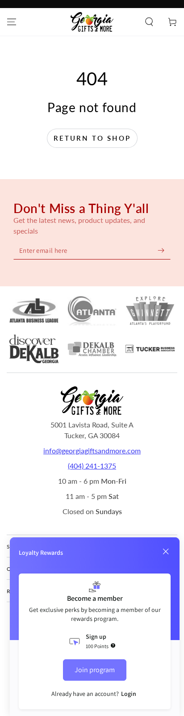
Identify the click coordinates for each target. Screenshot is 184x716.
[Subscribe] (161, 250)
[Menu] (11, 21)
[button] (149, 21)
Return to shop (92, 138)
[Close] (166, 552)
